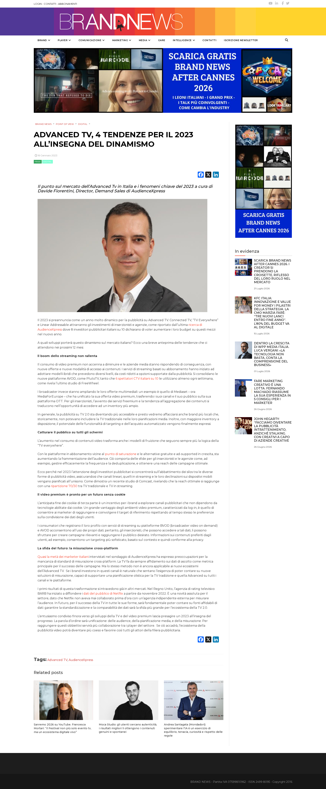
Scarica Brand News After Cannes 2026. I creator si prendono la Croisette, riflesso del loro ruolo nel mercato (272, 271)
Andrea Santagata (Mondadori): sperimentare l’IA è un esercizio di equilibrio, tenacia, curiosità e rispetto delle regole (193, 730)
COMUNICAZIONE (89, 40)
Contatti (209, 40)
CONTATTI (50, 3)
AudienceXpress (81, 660)
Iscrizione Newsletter (241, 40)
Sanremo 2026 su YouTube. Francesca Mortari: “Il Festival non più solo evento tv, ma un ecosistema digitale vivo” (62, 728)
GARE (161, 40)
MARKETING (120, 40)
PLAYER (63, 40)
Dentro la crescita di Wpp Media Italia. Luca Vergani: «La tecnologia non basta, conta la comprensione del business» (271, 354)
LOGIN (38, 3)
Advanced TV (57, 660)
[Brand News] (145, 21)
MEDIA (143, 40)
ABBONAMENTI (67, 3)
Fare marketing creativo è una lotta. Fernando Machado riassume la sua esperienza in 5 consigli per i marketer (272, 391)
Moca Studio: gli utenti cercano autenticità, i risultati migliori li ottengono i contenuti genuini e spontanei (128, 728)
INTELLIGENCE (182, 40)
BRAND (42, 40)
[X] (208, 175)
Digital (47, 161)
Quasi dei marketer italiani (63, 557)
